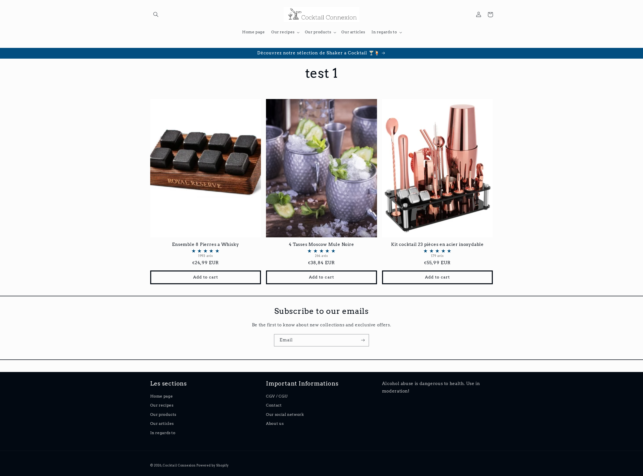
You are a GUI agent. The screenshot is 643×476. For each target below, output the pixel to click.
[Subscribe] (363, 340)
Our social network (285, 414)
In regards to (163, 433)
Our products (163, 414)
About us (275, 423)
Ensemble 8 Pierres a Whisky (205, 250)
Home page (161, 396)
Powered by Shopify (212, 465)
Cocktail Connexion (179, 465)
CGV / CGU (277, 396)
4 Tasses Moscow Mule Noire (321, 250)
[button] (156, 14)
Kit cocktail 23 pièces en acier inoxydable (437, 250)
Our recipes (162, 405)
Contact (274, 405)
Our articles (162, 423)
